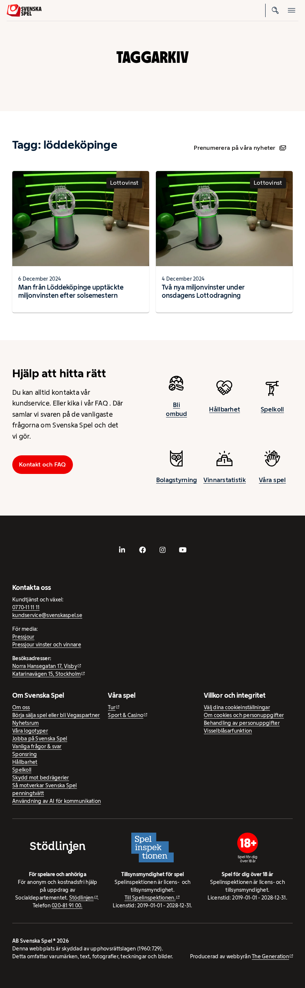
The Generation (270, 956)
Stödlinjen (81, 897)
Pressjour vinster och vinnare (46, 644)
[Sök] (275, 10)
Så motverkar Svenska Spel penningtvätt (44, 789)
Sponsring (24, 754)
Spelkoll (272, 409)
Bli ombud (176, 409)
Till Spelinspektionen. (150, 897)
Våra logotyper (30, 730)
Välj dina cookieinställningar (237, 707)
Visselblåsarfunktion (228, 730)
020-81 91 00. (67, 905)
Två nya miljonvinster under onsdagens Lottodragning (203, 291)
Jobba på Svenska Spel (39, 738)
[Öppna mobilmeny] (291, 10)
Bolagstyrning (176, 480)
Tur (111, 707)
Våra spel (272, 480)
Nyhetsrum (25, 723)
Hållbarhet (224, 409)
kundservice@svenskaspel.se (47, 615)
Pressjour (23, 636)
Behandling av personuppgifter (242, 723)
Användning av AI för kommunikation (56, 801)
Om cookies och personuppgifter (244, 715)
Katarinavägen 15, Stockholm (46, 674)
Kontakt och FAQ (42, 464)
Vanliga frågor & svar (37, 746)
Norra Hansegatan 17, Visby (44, 666)
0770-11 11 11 (26, 607)
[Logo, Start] (24, 10)
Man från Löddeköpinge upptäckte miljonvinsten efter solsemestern (70, 291)
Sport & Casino (125, 715)
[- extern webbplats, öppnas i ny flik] (122, 549)
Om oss (21, 707)
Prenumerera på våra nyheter (234, 147)
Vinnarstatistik (224, 480)
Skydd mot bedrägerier (40, 777)
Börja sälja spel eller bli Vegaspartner (56, 715)
